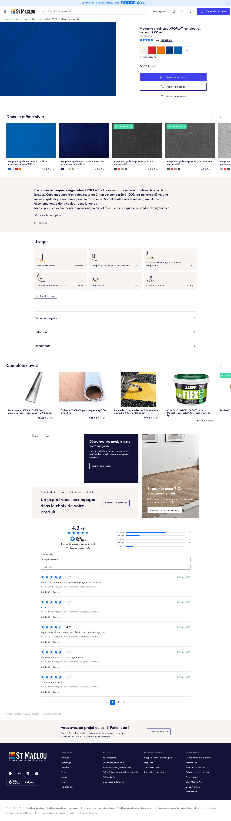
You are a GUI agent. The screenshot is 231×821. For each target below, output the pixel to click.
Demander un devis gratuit (198, 757)
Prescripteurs (192, 777)
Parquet (65, 757)
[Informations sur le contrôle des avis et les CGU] (94, 544)
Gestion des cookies (68, 812)
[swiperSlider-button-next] (221, 117)
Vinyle (64, 772)
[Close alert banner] (229, 3)
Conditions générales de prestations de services (136, 808)
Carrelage (66, 762)
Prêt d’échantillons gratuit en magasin (120, 772)
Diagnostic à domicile (113, 781)
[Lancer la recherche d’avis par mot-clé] (188, 567)
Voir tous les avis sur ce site (78, 548)
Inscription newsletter (154, 772)
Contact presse (193, 786)
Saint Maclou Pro (194, 781)
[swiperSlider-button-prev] (212, 117)
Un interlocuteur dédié (113, 762)
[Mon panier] (191, 11)
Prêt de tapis (109, 777)
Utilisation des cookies (89, 812)
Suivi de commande (195, 767)
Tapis (63, 781)
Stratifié (65, 767)
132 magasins (109, 757)
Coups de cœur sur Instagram (158, 757)
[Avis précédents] (106, 702)
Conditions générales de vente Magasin (62, 808)
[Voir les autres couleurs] (186, 50)
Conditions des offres (35, 808)
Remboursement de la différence (19, 812)
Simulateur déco (152, 767)
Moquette (65, 777)
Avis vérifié (185, 577)
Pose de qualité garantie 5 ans (117, 767)
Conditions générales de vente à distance (98, 808)
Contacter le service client (198, 772)
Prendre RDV (192, 762)
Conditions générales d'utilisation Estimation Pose (179, 808)
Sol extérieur (67, 786)
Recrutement (191, 791)
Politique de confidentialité (46, 812)
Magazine (148, 762)
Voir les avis (166, 39)
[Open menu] (5, 11)
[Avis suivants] (124, 702)
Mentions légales (209, 808)
